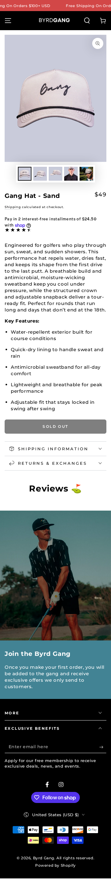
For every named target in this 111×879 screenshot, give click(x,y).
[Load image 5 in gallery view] (86, 174)
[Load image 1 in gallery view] (24, 174)
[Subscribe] (102, 747)
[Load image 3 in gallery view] (55, 174)
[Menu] (8, 20)
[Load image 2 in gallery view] (40, 174)
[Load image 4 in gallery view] (71, 174)
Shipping (13, 207)
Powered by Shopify (55, 865)
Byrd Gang (43, 858)
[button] (87, 20)
